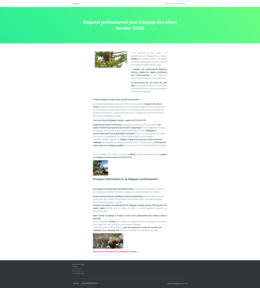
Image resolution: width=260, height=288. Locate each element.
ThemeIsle (184, 283)
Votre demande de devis (89, 283)
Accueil (167, 3)
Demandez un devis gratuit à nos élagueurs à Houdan (114, 251)
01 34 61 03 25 (79, 273)
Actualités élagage (178, 3)
